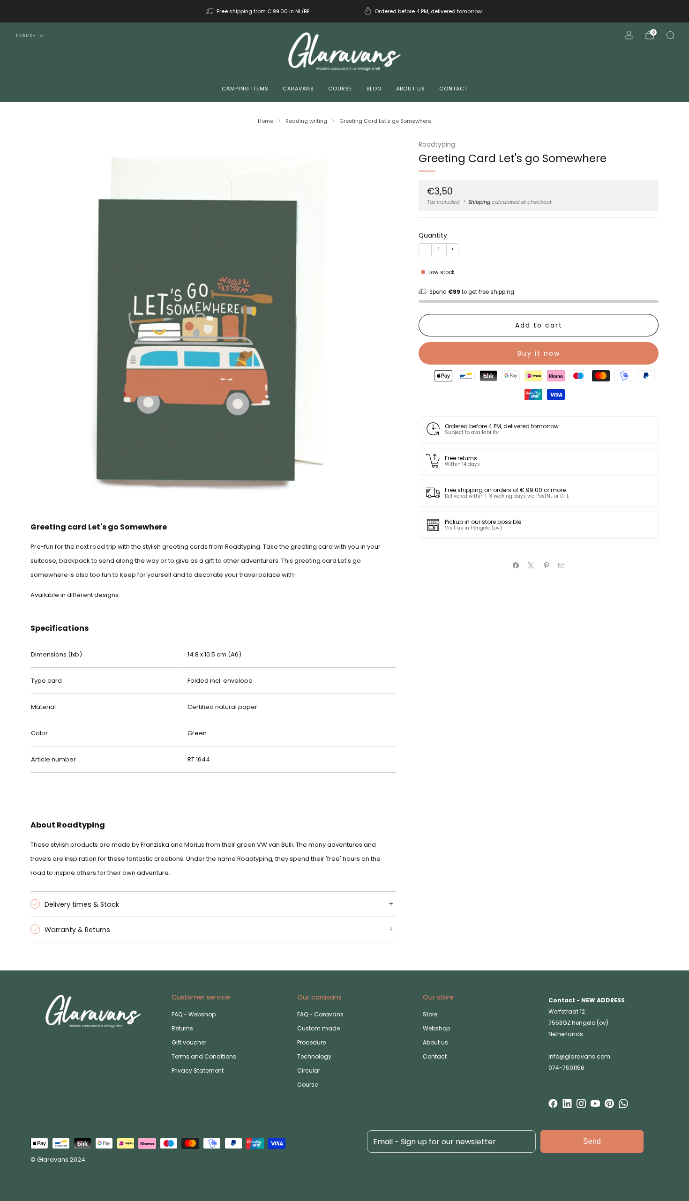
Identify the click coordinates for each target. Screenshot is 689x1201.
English (25, 35)
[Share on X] (531, 565)
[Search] (670, 35)
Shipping (479, 201)
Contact (453, 88)
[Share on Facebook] (516, 565)
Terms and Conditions (204, 1056)
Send (592, 1141)
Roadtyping (437, 144)
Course (340, 88)
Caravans (298, 88)
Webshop (436, 1028)
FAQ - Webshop (194, 1014)
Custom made (318, 1028)
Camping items (245, 88)
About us (410, 88)
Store (430, 1014)
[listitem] (258, 11)
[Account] (629, 35)
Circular (308, 1070)
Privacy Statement (198, 1070)
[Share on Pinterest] (546, 565)
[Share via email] (561, 565)
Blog (374, 88)
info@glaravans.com (579, 1056)
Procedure (311, 1042)
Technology (314, 1056)
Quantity (433, 234)
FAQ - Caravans (320, 1014)
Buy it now (538, 353)
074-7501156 (566, 1068)
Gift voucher (189, 1042)
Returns (182, 1028)
